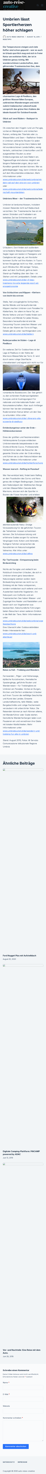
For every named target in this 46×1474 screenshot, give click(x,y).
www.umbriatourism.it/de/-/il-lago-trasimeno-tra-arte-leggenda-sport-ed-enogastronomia (21, 283)
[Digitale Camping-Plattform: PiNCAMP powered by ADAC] (23, 1055)
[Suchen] (38, 5)
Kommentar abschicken (15, 1446)
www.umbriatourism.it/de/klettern (18, 334)
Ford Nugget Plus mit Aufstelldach (19, 955)
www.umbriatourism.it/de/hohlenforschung (23, 463)
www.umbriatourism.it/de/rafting (18, 553)
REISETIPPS (7, 39)
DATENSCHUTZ (9, 1462)
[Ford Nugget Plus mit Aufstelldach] (23, 860)
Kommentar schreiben (13, 1418)
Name (6, 1382)
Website (6, 1406)
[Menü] (42, 5)
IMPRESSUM (22, 1462)
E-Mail (6, 1394)
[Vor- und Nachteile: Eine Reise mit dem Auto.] (23, 1254)
